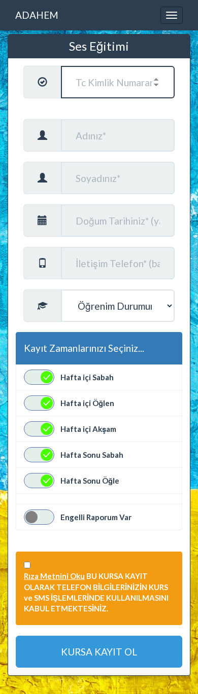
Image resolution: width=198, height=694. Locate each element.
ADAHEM (36, 15)
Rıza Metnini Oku (54, 575)
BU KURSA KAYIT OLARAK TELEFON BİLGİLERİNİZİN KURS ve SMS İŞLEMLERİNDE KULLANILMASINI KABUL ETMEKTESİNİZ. (96, 592)
